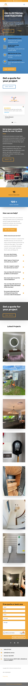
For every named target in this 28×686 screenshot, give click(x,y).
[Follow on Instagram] (18, 643)
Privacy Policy (5, 676)
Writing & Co (19, 684)
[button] (12, 122)
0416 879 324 (7, 649)
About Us (8, 159)
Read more (6, 112)
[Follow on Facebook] (10, 643)
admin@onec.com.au (9, 652)
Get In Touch (10, 229)
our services (9, 69)
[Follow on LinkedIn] (14, 643)
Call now (8, 31)
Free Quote (9, 86)
